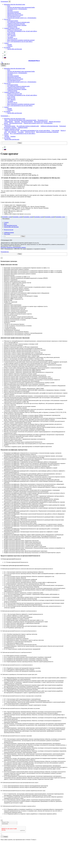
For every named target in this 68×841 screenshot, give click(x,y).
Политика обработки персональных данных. (13, 247)
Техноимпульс (5, 251)
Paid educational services (13, 16)
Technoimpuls (4, 1)
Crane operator (11, 32)
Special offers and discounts (14, 49)
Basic (8, 6)
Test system (7, 234)
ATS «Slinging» (11, 35)
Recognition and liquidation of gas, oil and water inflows (22, 31)
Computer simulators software (12, 28)
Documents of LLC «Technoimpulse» (17, 9)
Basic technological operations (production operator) (21, 40)
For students (7, 47)
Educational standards (13, 12)
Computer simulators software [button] (12, 129)
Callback (3, 65)
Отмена (5, 836)
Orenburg (9, 46)
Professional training (12, 20)
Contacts (6, 43)
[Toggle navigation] (9, 116)
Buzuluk (9, 44)
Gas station (10, 37)
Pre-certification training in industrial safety (18, 22)
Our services (7, 19)
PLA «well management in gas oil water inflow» (20, 41)
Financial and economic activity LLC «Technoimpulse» (21, 17)
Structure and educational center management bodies (21, 7)
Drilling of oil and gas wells (14, 29)
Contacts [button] (6, 135)
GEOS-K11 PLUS (12, 38)
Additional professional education (16, 23)
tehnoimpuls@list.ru (34, 60)
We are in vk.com (8, 229)
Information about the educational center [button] (14, 118)
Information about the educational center (14, 4)
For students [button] (7, 138)
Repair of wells (11, 34)
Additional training (12, 26)
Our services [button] (7, 124)
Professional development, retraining (16, 25)
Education (10, 10)
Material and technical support (15, 15)
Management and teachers (14, 13)
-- (1, 836)
